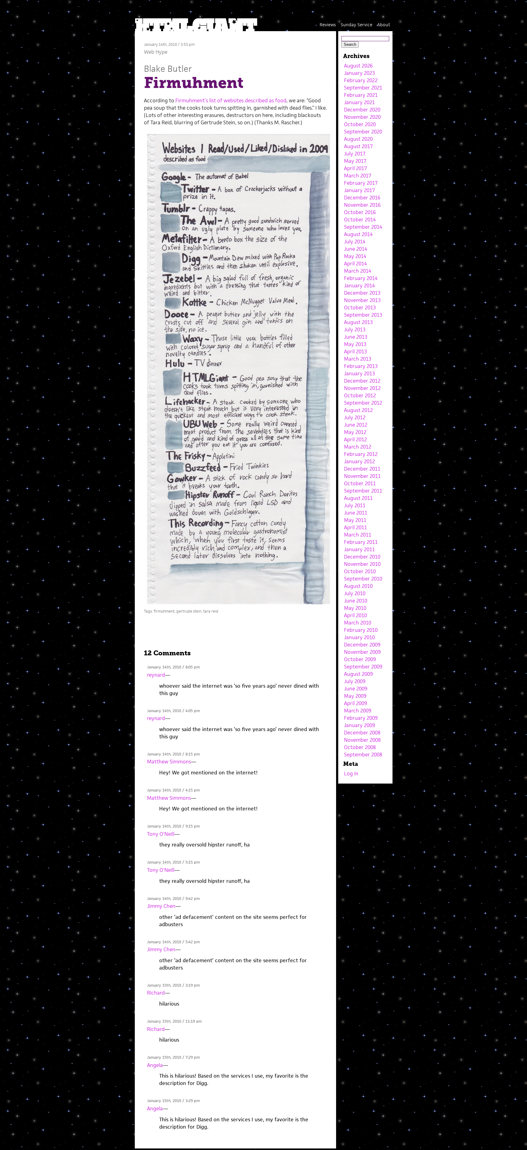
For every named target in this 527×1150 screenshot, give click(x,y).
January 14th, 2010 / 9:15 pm (173, 826)
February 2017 (361, 183)
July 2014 (354, 241)
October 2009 (360, 659)
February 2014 (361, 278)
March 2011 (357, 534)
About (383, 24)
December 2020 (362, 109)
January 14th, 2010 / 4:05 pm (173, 710)
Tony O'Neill (160, 834)
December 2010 (362, 556)
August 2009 (358, 674)
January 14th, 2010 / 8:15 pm (173, 754)
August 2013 (358, 322)
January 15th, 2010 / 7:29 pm (173, 1057)
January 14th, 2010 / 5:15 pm (173, 862)
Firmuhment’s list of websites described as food (230, 100)
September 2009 (363, 666)
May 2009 (355, 696)
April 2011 (355, 527)
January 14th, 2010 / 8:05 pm (173, 667)
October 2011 (360, 483)
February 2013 (361, 366)
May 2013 (355, 344)
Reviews (328, 24)
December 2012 (362, 380)
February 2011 (361, 542)
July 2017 (354, 153)
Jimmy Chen (161, 906)
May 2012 (355, 432)
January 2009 (359, 725)
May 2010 (355, 608)
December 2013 (362, 292)
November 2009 (362, 652)
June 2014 (355, 249)
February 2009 (361, 718)
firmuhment (164, 611)
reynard (156, 674)
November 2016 (362, 205)
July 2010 (354, 593)
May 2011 (355, 520)
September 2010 (363, 578)
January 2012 (359, 461)
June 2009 (355, 688)
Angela (155, 1065)
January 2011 (359, 549)
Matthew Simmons (169, 761)
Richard (156, 992)
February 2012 (361, 454)
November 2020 (362, 117)
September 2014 (363, 227)
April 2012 (355, 439)
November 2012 (362, 388)
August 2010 (358, 586)
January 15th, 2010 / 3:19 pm (173, 985)
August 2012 (358, 410)
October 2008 (360, 747)
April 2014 (355, 263)
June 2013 (355, 336)
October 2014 (360, 219)
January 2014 (359, 285)
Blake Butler (168, 68)
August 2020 (358, 139)
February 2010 (361, 630)
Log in (351, 773)
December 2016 (362, 197)
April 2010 (355, 615)
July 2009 (354, 681)
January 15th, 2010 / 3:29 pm (173, 1100)
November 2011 (362, 476)
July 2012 (354, 417)
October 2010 (360, 571)
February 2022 (361, 80)
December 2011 (362, 468)
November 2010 (362, 564)
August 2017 (358, 146)
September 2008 (363, 754)
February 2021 (361, 95)
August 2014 (358, 234)
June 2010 (355, 600)
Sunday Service (356, 24)
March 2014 (357, 270)
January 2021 (359, 102)
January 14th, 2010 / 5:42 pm (173, 941)
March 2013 (357, 358)
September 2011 (363, 490)
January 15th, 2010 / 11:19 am (174, 1021)
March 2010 (357, 622)
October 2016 (360, 212)
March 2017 (357, 175)
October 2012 (360, 395)
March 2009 (357, 710)
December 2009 (362, 644)
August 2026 (358, 65)
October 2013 (360, 307)
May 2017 (355, 161)
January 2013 (359, 373)
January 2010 (359, 637)
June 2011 (355, 512)
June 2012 (355, 424)
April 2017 (355, 168)
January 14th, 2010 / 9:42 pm (173, 898)
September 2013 (363, 314)
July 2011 (354, 505)
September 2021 (363, 87)
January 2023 (359, 73)
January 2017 (359, 190)
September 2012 (363, 402)
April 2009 (355, 703)
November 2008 (362, 740)
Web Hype (155, 52)
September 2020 (363, 131)
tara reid (210, 611)
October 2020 (360, 124)
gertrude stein (188, 611)
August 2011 (358, 498)
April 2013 (355, 351)
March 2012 (357, 446)
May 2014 (355, 256)
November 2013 (362, 300)
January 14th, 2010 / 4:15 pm (173, 790)
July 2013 (354, 329)
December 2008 (362, 732)
